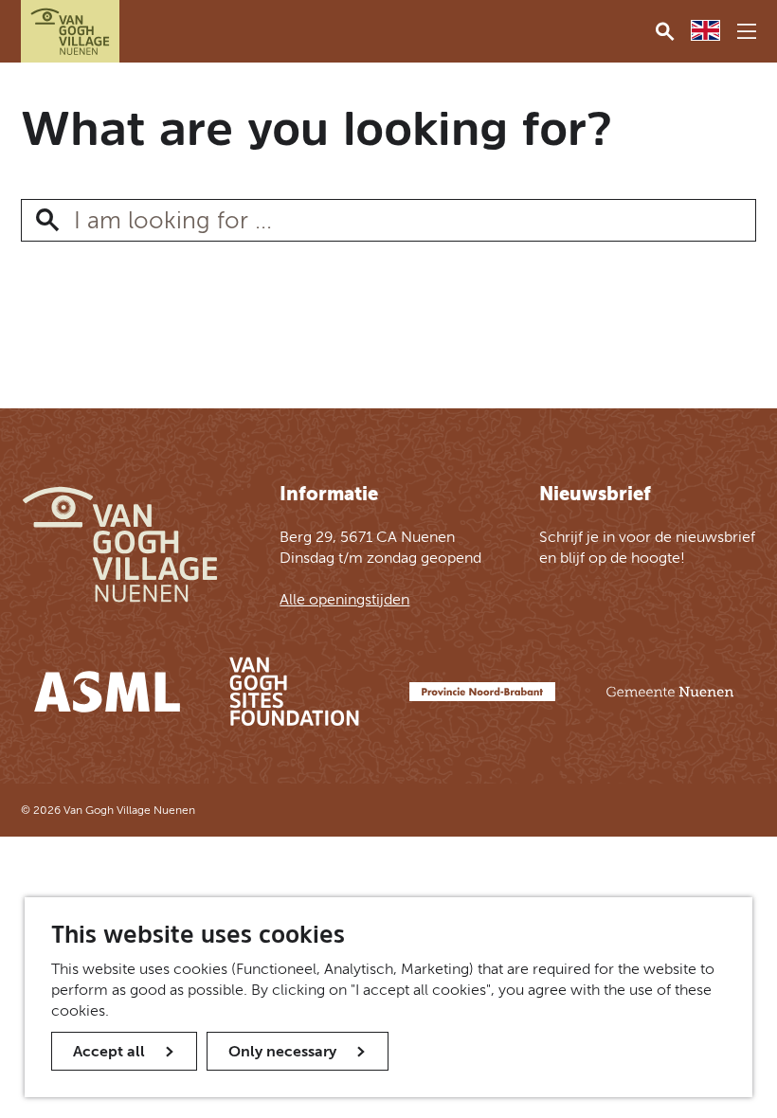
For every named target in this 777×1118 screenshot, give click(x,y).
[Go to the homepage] (70, 31)
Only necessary (282, 1051)
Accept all (109, 1051)
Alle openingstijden (344, 599)
